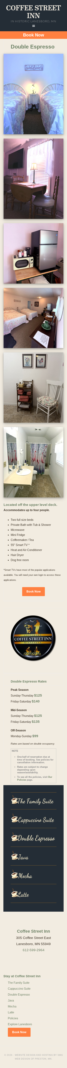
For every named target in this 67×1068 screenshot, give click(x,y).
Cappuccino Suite (19, 988)
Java (11, 1000)
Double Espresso (19, 994)
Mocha (12, 1006)
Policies (13, 1018)
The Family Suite (18, 982)
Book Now (33, 35)
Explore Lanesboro (20, 1024)
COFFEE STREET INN (33, 11)
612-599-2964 (33, 950)
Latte (11, 1012)
